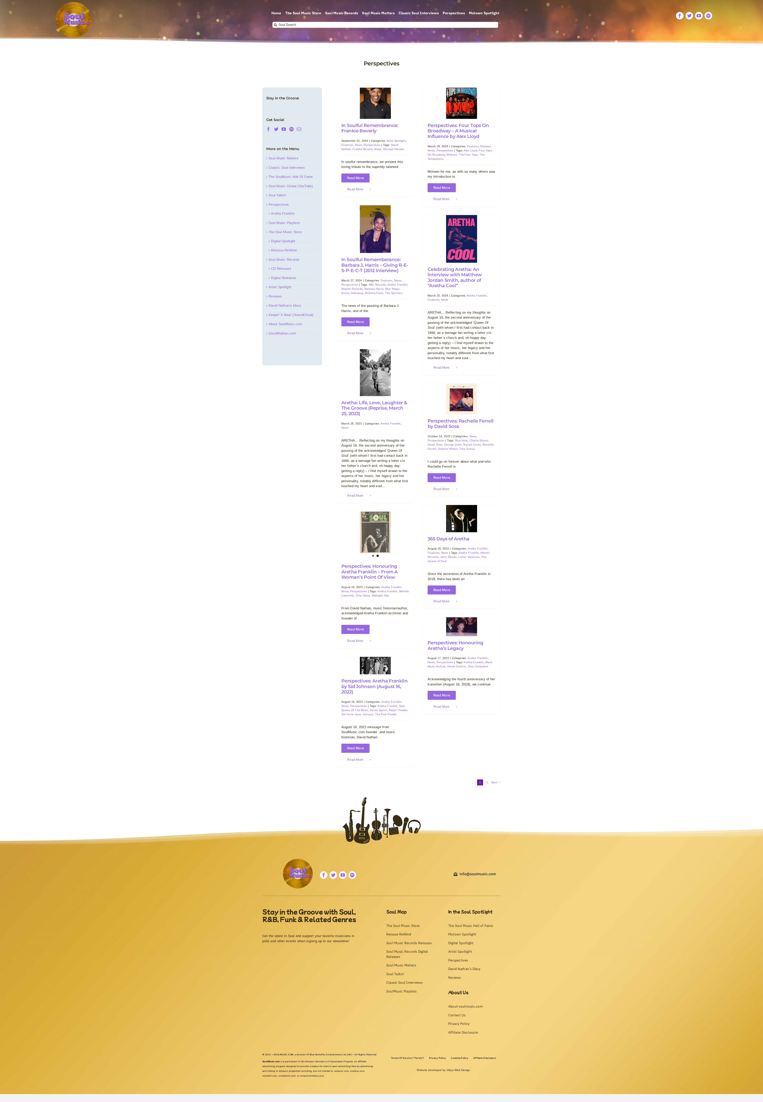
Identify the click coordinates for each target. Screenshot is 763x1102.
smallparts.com (287, 1075)
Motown (485, 146)
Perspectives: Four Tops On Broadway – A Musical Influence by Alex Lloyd (458, 131)
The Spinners (394, 293)
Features (347, 144)
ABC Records (377, 284)
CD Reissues (281, 268)
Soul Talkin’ (277, 195)
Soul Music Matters (283, 158)
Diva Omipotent (478, 666)
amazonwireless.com (312, 1075)
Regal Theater (398, 710)
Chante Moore (479, 440)
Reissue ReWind (284, 250)
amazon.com (341, 1071)
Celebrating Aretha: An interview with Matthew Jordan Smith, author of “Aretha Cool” (455, 278)
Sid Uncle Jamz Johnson (357, 714)
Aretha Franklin (397, 284)
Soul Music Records (284, 260)
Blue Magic (392, 288)
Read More (355, 178)
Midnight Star (380, 595)
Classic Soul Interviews (287, 168)
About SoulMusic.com (285, 324)
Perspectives (372, 144)
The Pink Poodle (386, 714)
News (358, 144)
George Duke (453, 444)
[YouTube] (284, 129)
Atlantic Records (352, 288)
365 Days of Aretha (448, 539)
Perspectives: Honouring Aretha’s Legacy (455, 645)
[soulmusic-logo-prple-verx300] (74, 4)
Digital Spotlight (283, 241)
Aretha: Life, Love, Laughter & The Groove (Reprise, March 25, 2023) (374, 408)
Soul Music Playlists (284, 223)
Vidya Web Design (458, 1070)
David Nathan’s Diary (285, 305)
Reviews (275, 296)
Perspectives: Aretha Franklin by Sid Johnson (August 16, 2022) (374, 686)
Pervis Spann (378, 710)
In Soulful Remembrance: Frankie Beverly (369, 128)
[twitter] (689, 15)
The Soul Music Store (285, 232)
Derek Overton (456, 666)
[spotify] (708, 15)
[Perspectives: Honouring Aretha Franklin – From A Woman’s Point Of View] (375, 532)
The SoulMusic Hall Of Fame (291, 177)
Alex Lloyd (470, 150)
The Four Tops (468, 154)
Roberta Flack (374, 293)
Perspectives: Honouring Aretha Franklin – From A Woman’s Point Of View (369, 571)
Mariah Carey (472, 444)
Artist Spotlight (396, 140)
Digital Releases (283, 278)
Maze (378, 149)
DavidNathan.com (282, 333)
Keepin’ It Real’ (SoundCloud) (291, 315)
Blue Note (461, 440)
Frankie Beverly (362, 149)
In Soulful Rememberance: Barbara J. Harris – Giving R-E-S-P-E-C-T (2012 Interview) (374, 265)
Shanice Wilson (448, 448)
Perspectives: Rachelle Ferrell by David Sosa (461, 423)
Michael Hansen (393, 149)
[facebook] (680, 15)
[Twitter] (276, 129)
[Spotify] (291, 129)
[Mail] (299, 129)
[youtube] (699, 15)
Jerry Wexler (448, 556)
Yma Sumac (467, 448)
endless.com (357, 1071)
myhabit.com (269, 1075)
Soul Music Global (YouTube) (291, 186)
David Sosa (435, 444)
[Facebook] (268, 129)
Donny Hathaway (352, 293)
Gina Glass (363, 595)
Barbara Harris (374, 288)
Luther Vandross (469, 556)
